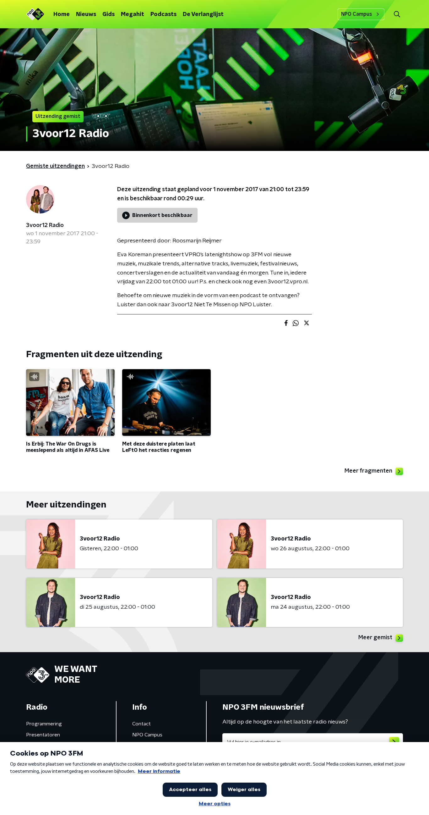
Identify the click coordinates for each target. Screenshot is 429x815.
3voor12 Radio (45, 225)
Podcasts (163, 14)
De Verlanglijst (203, 14)
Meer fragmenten (368, 471)
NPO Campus (356, 14)
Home (61, 14)
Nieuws (86, 14)
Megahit (132, 14)
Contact (141, 723)
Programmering (44, 723)
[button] (397, 14)
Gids (108, 14)
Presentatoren (43, 734)
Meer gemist (375, 637)
